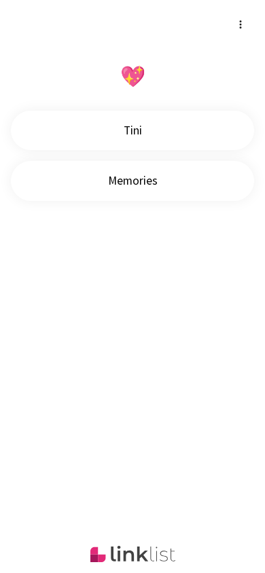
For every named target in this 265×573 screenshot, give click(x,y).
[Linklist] (132, 554)
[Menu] (240, 24)
